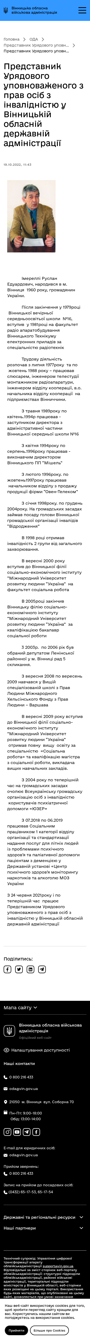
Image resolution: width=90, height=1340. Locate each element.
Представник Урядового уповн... (36, 45)
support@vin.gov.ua (58, 1266)
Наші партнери (20, 1228)
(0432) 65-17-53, (22, 1192)
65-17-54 (45, 1192)
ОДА (34, 39)
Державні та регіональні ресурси (39, 1217)
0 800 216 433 (21, 1173)
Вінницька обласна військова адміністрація (34, 10)
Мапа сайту (17, 1007)
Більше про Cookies (49, 1330)
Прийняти (16, 1330)
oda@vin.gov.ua (23, 1155)
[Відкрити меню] (82, 10)
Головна (11, 39)
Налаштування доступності (40, 1050)
